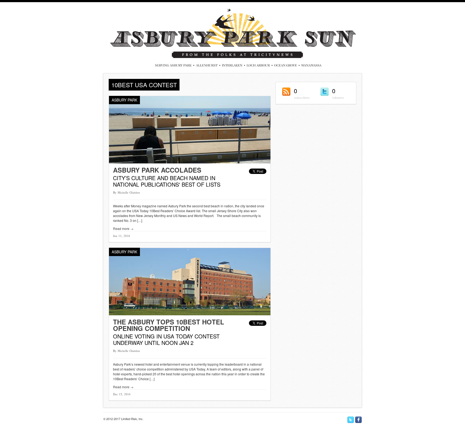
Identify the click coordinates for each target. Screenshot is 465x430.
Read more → (123, 228)
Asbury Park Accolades (157, 169)
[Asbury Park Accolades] (189, 162)
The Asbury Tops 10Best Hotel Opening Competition (168, 325)
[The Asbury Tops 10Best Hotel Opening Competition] (189, 314)
